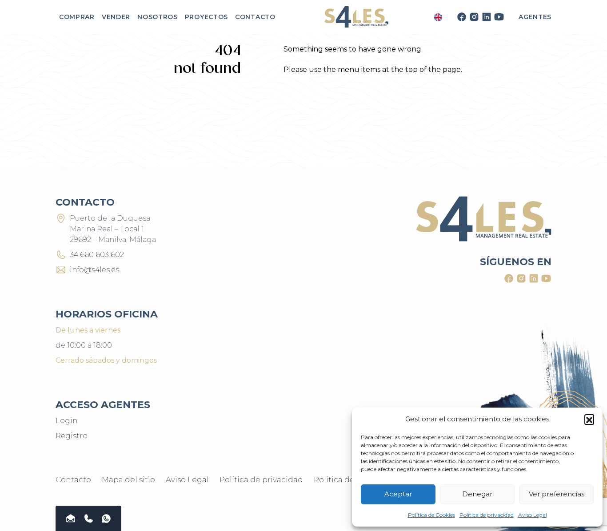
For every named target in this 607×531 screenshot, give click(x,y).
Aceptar (398, 494)
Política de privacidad (486, 514)
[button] (589, 419)
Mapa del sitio (128, 479)
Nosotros (157, 17)
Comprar (77, 17)
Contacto (255, 17)
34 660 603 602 (97, 254)
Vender (116, 17)
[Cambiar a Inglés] (438, 17)
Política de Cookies (431, 514)
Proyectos (206, 17)
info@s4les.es (94, 270)
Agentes (535, 17)
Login (66, 420)
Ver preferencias (556, 494)
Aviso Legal (532, 514)
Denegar (477, 494)
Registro (72, 436)
